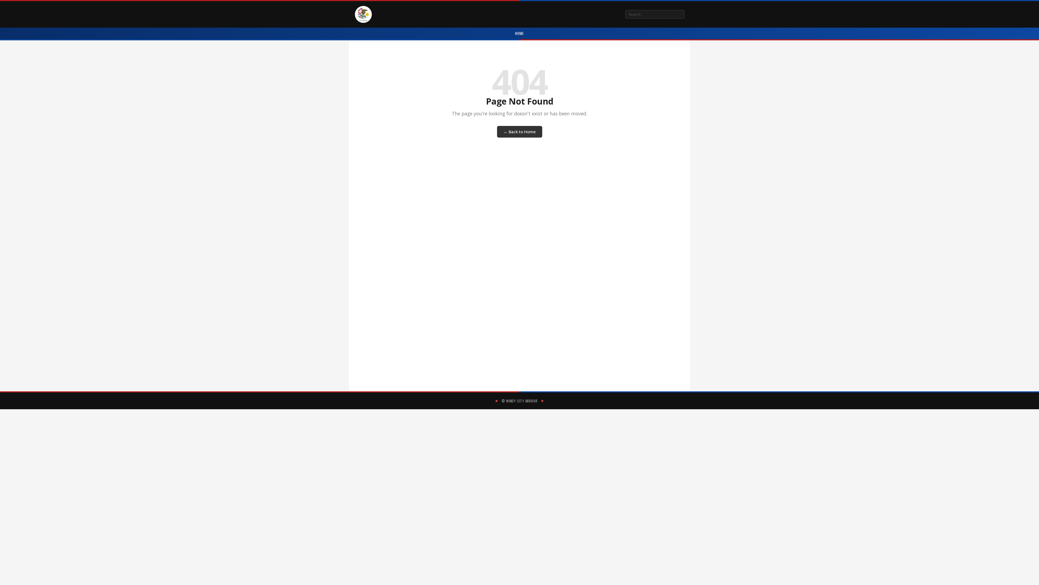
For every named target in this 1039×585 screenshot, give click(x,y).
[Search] (679, 14)
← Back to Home (520, 131)
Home (519, 33)
